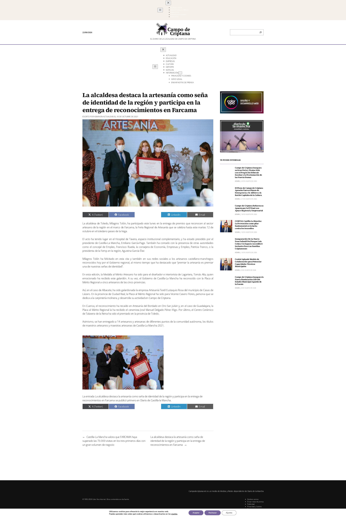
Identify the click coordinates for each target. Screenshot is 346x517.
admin (97, 116)
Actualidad (108, 116)
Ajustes (229, 512)
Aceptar (196, 512)
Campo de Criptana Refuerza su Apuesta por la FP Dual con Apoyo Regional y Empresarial (249, 208)
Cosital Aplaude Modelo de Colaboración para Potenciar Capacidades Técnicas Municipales (248, 263)
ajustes (174, 514)
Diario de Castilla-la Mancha (155, 400)
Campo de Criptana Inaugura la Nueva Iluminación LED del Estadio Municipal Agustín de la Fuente (249, 281)
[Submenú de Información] (180, 72)
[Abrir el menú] (160, 10)
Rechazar (213, 512)
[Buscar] (260, 32)
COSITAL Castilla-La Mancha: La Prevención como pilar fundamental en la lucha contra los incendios (248, 225)
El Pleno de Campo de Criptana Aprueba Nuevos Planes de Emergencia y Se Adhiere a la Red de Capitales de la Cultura (249, 192)
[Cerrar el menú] (168, 3)
